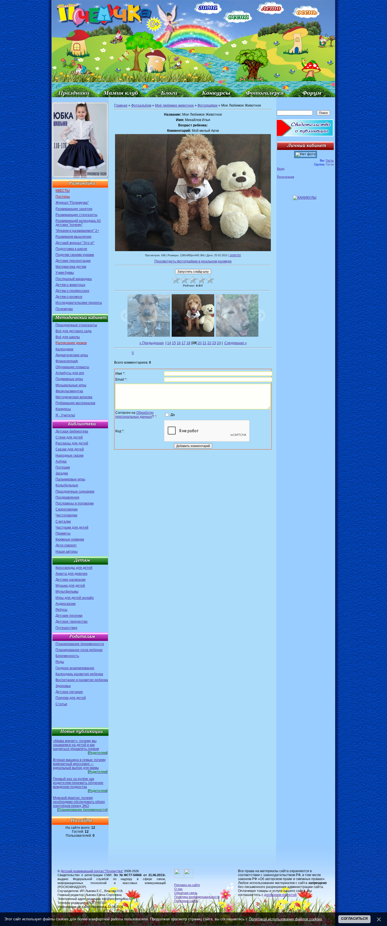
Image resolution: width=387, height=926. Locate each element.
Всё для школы (68, 337)
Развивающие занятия (74, 209)
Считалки (63, 522)
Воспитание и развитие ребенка (82, 680)
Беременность (67, 656)
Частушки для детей (72, 527)
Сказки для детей (70, 449)
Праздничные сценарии (75, 491)
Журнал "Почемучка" (72, 203)
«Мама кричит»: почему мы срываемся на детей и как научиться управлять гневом (76, 745)
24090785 (235, 255)
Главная (120, 105)
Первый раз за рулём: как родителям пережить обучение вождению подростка (78, 783)
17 (184, 343)
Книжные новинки (70, 539)
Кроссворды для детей (74, 568)
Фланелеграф (67, 361)
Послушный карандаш (74, 279)
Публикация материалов (75, 403)
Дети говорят (66, 545)
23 (214, 343)
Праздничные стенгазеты (76, 325)
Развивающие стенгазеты (76, 215)
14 (169, 343)
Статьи (61, 704)
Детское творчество (72, 622)
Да (173, 414)
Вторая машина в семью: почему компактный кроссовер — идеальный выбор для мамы (79, 764)
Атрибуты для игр (70, 373)
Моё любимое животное (174, 105)
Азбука (61, 461)
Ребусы (61, 610)
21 (205, 343)
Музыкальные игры (71, 385)
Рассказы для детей (72, 443)
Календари (64, 349)
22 (209, 343)
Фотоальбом (141, 105)
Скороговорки (67, 509)
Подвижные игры (69, 379)
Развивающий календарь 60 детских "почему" (78, 223)
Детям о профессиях (72, 291)
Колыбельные (67, 485)
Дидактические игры (72, 355)
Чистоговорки (66, 515)
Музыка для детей (70, 586)
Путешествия (66, 628)
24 (219, 343)
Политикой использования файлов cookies (285, 919)
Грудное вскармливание (75, 668)
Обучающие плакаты (72, 367)
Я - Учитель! (65, 415)
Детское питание (69, 692)
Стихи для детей (69, 437)
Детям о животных (70, 285)
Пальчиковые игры (70, 479)
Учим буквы (65, 273)
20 (200, 343)
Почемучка (64, 309)
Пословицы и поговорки (75, 503)
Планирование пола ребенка (79, 650)
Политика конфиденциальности (197, 897)
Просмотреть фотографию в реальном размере (193, 261)
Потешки (63, 467)
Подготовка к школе (71, 249)
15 (174, 343)
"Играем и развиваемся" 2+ (77, 231)
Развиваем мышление (74, 237)
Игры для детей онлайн (75, 598)
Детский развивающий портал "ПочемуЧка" (92, 871)
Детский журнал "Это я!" (75, 243)
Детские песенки (69, 616)
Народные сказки (70, 455)
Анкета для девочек (71, 574)
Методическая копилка (74, 397)
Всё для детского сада (74, 331)
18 (188, 343)
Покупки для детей (71, 698)
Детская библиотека (72, 431)
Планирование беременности (80, 644)
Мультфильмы (67, 592)
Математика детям (71, 267)
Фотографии (207, 105)
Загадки (62, 473)
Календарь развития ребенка (79, 674)
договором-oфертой (280, 895)
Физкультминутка (69, 391)
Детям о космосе (69, 297)
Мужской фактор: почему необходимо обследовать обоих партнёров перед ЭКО (79, 802)
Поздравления (67, 497)
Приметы (63, 533)
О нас (178, 889)
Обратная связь (185, 893)
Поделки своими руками (75, 255)
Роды (60, 662)
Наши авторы (67, 552)
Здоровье (63, 686)
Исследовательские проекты (79, 303)
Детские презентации (73, 261)
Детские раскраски (71, 580)
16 (179, 343)
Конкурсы (63, 409)
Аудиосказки (66, 604)
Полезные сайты (186, 900)
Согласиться (354, 919)
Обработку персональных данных (134, 415)
